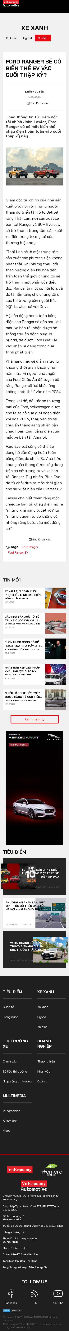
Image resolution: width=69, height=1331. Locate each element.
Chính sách (10, 1061)
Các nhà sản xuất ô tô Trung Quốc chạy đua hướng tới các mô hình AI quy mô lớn (22, 618)
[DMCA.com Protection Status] (12, 1310)
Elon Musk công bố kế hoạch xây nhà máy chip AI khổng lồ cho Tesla (23, 644)
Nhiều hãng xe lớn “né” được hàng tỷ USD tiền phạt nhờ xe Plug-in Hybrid (22, 695)
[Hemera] (51, 1170)
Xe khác (11, 38)
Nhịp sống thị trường (17, 1081)
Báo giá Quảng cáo (14, 1232)
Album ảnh (10, 1121)
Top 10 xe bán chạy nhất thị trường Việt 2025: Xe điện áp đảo (40, 873)
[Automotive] (34, 1185)
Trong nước (40, 887)
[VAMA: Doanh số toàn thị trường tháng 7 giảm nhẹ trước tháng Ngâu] (50, 950)
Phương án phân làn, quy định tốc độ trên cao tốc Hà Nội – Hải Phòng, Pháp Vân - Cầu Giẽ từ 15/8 (25, 906)
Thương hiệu (46, 1061)
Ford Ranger (30, 547)
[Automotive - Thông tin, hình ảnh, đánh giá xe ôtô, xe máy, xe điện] (11, 3)
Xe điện (43, 38)
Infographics (11, 1111)
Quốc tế (8, 1007)
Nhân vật (43, 1071)
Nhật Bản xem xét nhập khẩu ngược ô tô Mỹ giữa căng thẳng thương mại (22, 669)
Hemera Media (12, 1219)
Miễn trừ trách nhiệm (15, 1248)
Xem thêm (33, 719)
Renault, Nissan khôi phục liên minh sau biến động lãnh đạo (23, 593)
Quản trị (42, 1081)
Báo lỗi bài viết (39, 103)
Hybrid (27, 38)
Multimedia (14, 1095)
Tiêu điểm (14, 852)
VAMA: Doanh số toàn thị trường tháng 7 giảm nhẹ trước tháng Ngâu (29, 946)
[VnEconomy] (20, 1169)
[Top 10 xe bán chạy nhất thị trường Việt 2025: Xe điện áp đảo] (18, 876)
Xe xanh (34, 28)
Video (7, 1130)
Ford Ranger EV (18, 552)
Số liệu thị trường (15, 1071)
